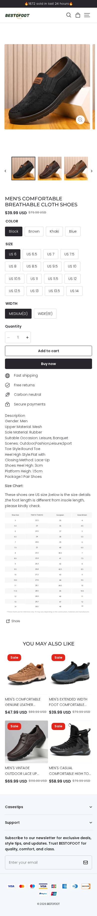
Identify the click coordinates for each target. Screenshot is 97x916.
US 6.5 (32, 254)
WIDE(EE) (45, 313)
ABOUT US (12, 815)
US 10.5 (14, 278)
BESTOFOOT (53, 904)
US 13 (34, 290)
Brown (34, 231)
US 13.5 (54, 290)
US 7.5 (69, 254)
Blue (73, 231)
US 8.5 (32, 266)
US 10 (72, 266)
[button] (69, 15)
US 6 (12, 254)
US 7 (50, 254)
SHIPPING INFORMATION (22, 830)
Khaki (54, 231)
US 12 (72, 278)
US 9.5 (52, 266)
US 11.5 (53, 278)
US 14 (74, 290)
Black (13, 231)
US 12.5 (14, 290)
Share (15, 621)
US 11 (34, 278)
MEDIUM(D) (18, 313)
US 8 (12, 266)
